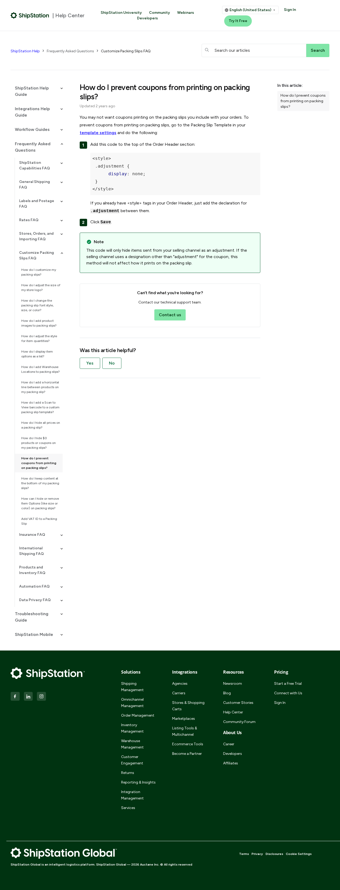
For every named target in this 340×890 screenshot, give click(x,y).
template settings (98, 132)
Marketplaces (183, 718)
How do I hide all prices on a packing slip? (40, 425)
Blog (227, 693)
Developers (147, 18)
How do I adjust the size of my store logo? (40, 287)
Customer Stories (238, 702)
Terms (244, 854)
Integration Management (132, 795)
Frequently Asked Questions (70, 51)
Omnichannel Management (132, 702)
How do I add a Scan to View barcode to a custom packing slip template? (40, 407)
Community (159, 12)
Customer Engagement (132, 760)
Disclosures (274, 854)
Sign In (290, 9)
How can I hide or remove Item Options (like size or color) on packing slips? (40, 503)
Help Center (233, 712)
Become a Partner (187, 753)
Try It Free (238, 21)
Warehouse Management (132, 744)
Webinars (185, 12)
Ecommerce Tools (187, 744)
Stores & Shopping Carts (188, 705)
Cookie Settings (299, 854)
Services (128, 808)
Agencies (180, 683)
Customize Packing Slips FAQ (126, 51)
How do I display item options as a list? (37, 354)
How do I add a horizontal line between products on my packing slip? (40, 387)
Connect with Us (288, 693)
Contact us (170, 314)
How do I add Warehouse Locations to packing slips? (40, 369)
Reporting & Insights (138, 782)
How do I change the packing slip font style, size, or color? (37, 305)
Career (228, 744)
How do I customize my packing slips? (38, 272)
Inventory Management (132, 728)
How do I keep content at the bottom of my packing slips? (40, 483)
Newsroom (232, 683)
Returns (127, 773)
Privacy (257, 854)
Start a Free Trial (288, 683)
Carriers (178, 693)
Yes (90, 363)
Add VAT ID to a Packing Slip (39, 521)
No (112, 363)
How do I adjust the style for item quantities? (39, 338)
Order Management (137, 715)
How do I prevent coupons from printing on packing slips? (38, 463)
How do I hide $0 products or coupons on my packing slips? (38, 443)
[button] (37, 91)
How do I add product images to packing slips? (39, 323)
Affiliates (230, 763)
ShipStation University (121, 12)
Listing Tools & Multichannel (184, 731)
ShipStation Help (25, 51)
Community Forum (239, 722)
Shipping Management (132, 686)
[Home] (30, 15)
